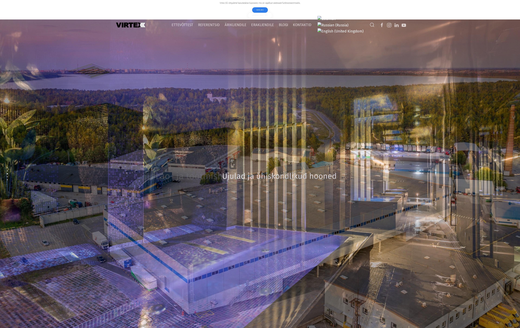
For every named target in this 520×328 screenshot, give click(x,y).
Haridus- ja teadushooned (7, 176)
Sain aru (260, 10)
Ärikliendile (235, 25)
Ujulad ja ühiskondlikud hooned (7, 173)
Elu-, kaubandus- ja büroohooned (7, 167)
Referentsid (209, 25)
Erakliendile (262, 25)
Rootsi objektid (7, 179)
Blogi (283, 25)
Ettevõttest (182, 25)
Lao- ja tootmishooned (7, 170)
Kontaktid (302, 25)
